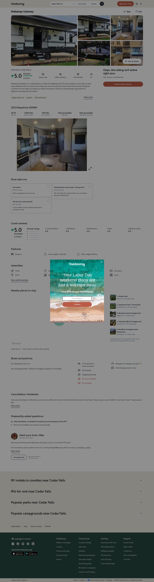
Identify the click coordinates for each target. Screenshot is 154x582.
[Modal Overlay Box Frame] (77, 291)
